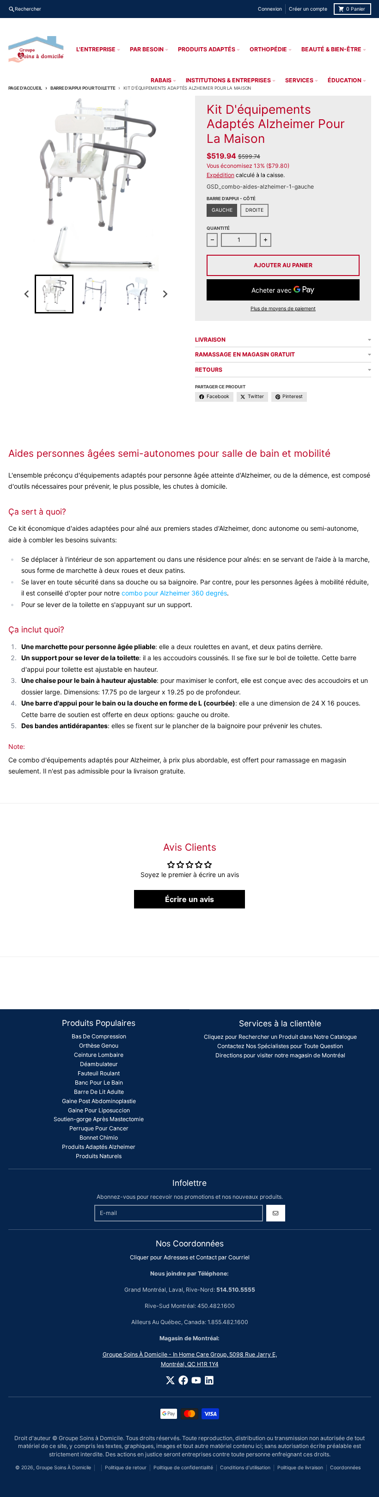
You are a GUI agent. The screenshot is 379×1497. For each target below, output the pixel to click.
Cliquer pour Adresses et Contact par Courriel (190, 1257)
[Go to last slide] (27, 294)
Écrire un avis (189, 899)
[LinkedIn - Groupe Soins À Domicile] (209, 1380)
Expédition (220, 175)
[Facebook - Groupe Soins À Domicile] (183, 1380)
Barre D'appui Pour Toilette (82, 88)
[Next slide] (165, 294)
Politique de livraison (300, 1468)
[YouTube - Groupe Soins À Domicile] (196, 1380)
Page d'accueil (25, 88)
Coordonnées (345, 1468)
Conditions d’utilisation (245, 1468)
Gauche (222, 210)
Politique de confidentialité (183, 1468)
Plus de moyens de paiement (283, 309)
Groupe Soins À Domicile (63, 1468)
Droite (254, 210)
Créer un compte (308, 9)
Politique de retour (126, 1468)
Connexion (270, 9)
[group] (54, 294)
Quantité (218, 228)
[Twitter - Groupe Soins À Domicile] (170, 1380)
